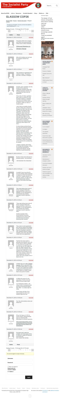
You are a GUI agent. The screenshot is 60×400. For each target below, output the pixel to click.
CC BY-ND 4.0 (45, 390)
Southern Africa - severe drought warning (46, 99)
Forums (15, 20)
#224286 (31, 222)
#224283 (31, 169)
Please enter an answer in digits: (12, 369)
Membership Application (52, 388)
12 (29, 31)
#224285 (31, 200)
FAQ (47, 13)
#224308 (31, 311)
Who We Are (5, 388)
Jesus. (43, 26)
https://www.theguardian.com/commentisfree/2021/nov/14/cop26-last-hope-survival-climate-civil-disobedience (24, 323)
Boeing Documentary (47, 28)
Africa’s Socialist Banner (46, 89)
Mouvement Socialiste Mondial (46, 123)
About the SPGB (5, 13)
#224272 (31, 53)
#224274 (31, 69)
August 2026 (9, 20)
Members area (35, 388)
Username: (10, 358)
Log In (28, 377)
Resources (18, 13)
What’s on (41, 13)
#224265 (31, 37)
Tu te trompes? (46, 126)
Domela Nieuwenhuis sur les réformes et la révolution (47, 141)
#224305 (31, 275)
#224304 (31, 260)
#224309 (31, 329)
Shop (35, 13)
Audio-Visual (12, 388)
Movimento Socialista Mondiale (46, 151)
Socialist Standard (27, 13)
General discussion (22, 20)
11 (27, 31)
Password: (10, 362)
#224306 (31, 297)
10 (25, 31)
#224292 (31, 237)
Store (23, 388)
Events (18, 388)
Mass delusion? (46, 77)
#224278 (31, 153)
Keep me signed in (13, 366)
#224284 (31, 185)
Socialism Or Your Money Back (47, 63)
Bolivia (43, 33)
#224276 (31, 83)
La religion (45, 129)
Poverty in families (47, 71)
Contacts (43, 388)
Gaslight (43, 25)
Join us (13, 13)
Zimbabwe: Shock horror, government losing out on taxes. (47, 109)
